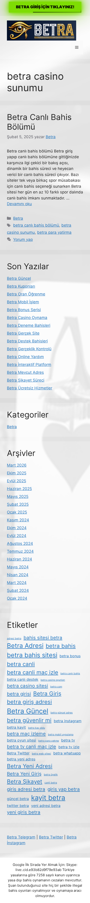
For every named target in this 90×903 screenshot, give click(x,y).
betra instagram (67, 721)
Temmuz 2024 (20, 551)
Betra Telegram (21, 837)
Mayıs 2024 (18, 567)
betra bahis (61, 646)
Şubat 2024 (18, 590)
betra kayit (16, 727)
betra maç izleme (26, 733)
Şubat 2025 (18, 504)
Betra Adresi (25, 645)
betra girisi (19, 694)
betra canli (21, 664)
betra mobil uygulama (60, 734)
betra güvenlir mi (29, 720)
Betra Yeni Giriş (24, 774)
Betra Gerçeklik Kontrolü (29, 349)
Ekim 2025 (16, 473)
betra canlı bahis (70, 673)
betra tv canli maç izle (31, 746)
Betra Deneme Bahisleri (28, 325)
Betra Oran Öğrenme (26, 294)
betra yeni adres (21, 759)
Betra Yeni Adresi (29, 766)
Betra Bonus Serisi (24, 309)
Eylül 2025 (16, 481)
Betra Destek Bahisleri (27, 341)
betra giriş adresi (29, 701)
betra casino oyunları (53, 679)
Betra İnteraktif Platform (29, 364)
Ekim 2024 (17, 528)
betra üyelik (51, 774)
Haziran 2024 (19, 559)
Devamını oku (19, 204)
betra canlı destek (22, 679)
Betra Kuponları (21, 286)
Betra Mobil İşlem (23, 302)
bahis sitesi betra (43, 637)
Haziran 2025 (19, 488)
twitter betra (18, 805)
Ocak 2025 (17, 512)
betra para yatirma (54, 232)
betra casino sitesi (27, 686)
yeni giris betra (23, 812)
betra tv (68, 740)
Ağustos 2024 (20, 543)
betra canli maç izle (32, 672)
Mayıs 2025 (17, 496)
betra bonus (70, 656)
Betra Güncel (19, 278)
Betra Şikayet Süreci (25, 380)
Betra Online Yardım (25, 356)
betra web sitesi (41, 753)
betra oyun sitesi (21, 740)
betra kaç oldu (36, 727)
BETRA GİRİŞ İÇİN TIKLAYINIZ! (45, 7)
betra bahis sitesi (32, 655)
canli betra (51, 782)
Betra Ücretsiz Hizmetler (29, 388)
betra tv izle (68, 747)
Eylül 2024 (16, 535)
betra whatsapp (67, 753)
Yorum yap (23, 239)
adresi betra (14, 638)
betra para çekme (48, 740)
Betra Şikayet (24, 781)
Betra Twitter (18, 753)
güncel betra (18, 798)
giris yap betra (64, 789)
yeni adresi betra (45, 805)
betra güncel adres (62, 712)
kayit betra (48, 798)
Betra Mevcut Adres (25, 372)
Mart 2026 (17, 465)
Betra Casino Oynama (27, 317)
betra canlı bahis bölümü (36, 225)
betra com (56, 686)
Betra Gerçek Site (23, 333)
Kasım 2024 (18, 520)
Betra (18, 218)
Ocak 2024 (17, 598)
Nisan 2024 (17, 575)
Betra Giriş (47, 693)
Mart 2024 (17, 582)
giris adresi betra (26, 789)
